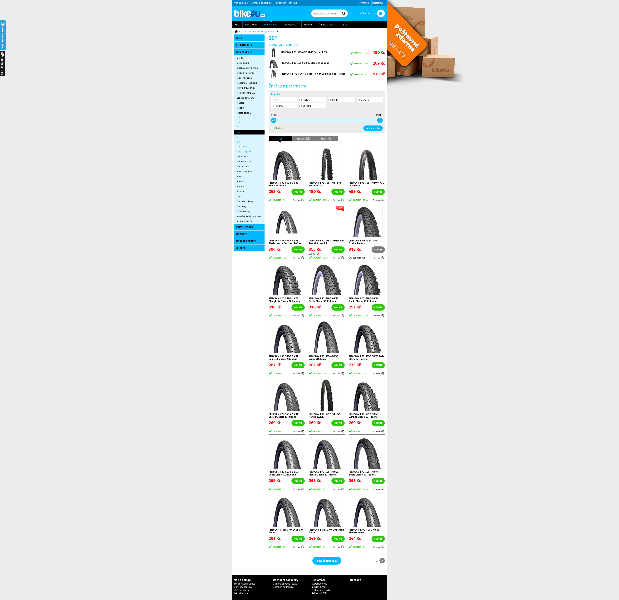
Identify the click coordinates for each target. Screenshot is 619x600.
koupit (298, 192)
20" (239, 141)
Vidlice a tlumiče (244, 221)
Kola (237, 24)
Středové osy (243, 211)
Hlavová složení (244, 77)
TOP (280, 138)
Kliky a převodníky (246, 87)
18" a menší (243, 146)
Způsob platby (241, 590)
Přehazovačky (244, 161)
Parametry (374, 128)
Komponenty (270, 24)
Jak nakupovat (241, 593)
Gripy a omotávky (245, 72)
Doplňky (308, 24)
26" (277, 31)
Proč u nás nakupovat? (246, 584)
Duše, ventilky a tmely (247, 67)
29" (239, 117)
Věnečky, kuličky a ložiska (249, 216)
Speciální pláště (244, 151)
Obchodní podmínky (261, 3)
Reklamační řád (319, 593)
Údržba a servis (327, 24)
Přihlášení (364, 3)
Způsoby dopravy (243, 587)
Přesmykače (243, 166)
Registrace (377, 3)
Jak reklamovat (319, 584)
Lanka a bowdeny (245, 97)
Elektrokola (251, 24)
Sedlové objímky (245, 201)
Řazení (240, 181)
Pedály (240, 107)
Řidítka (240, 191)
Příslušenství (290, 24)
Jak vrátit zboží (319, 587)
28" (239, 122)
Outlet (345, 24)
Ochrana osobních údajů (285, 584)
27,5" (239, 127)
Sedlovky (241, 206)
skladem (278, 128)
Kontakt (293, 3)
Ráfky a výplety (244, 171)
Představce (242, 156)
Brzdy (240, 57)
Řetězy (240, 186)
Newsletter (2, 63)
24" (239, 137)
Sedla (240, 196)
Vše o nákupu (241, 3)
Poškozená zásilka (321, 590)
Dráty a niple (243, 62)
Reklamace (280, 3)
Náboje (240, 102)
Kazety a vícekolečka (247, 82)
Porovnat (296, 199)
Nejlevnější (303, 138)
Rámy (240, 176)
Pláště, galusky (264, 31)
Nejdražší (326, 138)
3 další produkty (326, 560)
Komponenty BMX (246, 92)
